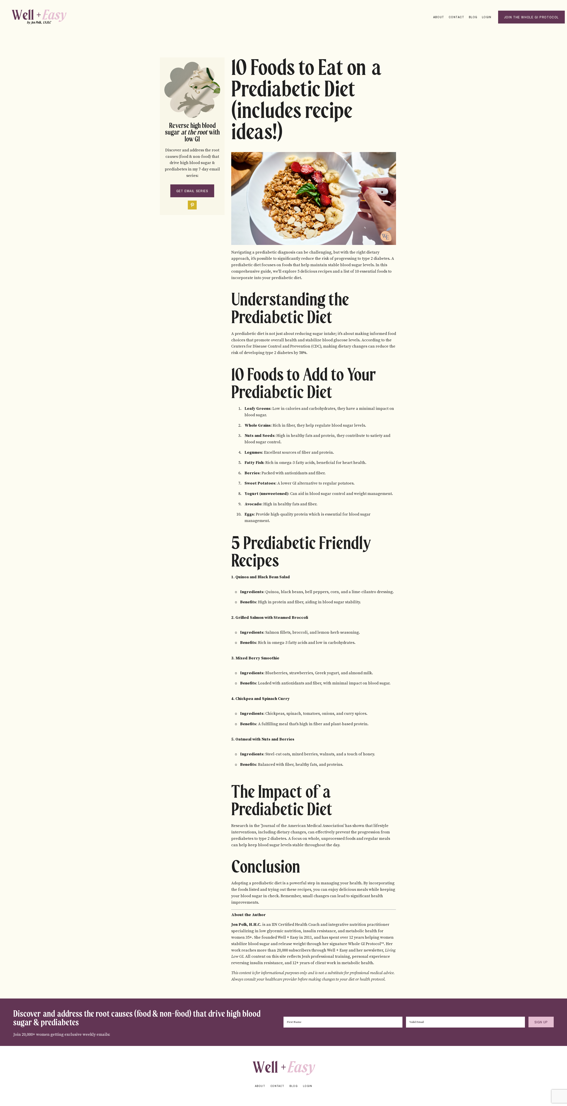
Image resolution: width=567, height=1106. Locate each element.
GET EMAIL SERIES (192, 190)
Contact (456, 17)
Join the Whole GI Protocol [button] (531, 17)
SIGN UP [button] (541, 1022)
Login (486, 17)
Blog (473, 17)
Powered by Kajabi (283, 1094)
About (438, 17)
